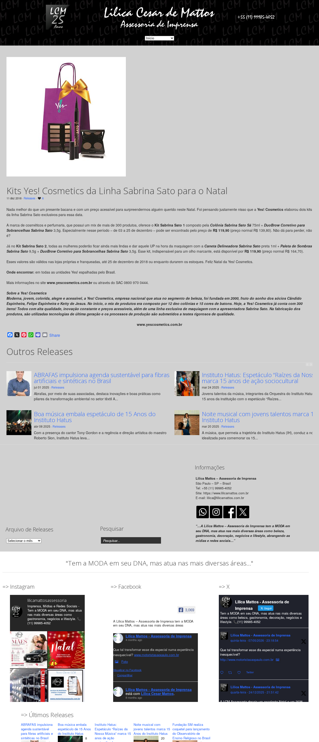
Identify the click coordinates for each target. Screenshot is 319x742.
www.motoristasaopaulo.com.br (156, 654)
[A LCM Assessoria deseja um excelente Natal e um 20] (66, 649)
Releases (29, 198)
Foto (124, 661)
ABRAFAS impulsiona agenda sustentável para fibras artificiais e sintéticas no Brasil (101, 378)
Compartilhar (125, 675)
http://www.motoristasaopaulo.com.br (246, 659)
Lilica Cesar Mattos (157, 693)
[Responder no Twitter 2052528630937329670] (223, 673)
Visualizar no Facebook (127, 670)
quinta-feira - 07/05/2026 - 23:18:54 (254, 640)
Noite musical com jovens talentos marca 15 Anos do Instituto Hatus (152, 729)
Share (54, 335)
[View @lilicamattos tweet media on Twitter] (277, 660)
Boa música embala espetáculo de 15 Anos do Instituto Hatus (95, 417)
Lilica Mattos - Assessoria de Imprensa (159, 635)
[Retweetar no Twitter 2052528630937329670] (231, 673)
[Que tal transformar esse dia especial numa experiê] (28, 649)
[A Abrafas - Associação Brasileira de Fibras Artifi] (28, 687)
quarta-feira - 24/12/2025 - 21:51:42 (255, 692)
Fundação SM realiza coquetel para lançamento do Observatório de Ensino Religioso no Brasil (191, 731)
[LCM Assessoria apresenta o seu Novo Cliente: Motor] (66, 687)
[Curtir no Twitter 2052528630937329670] (240, 673)
